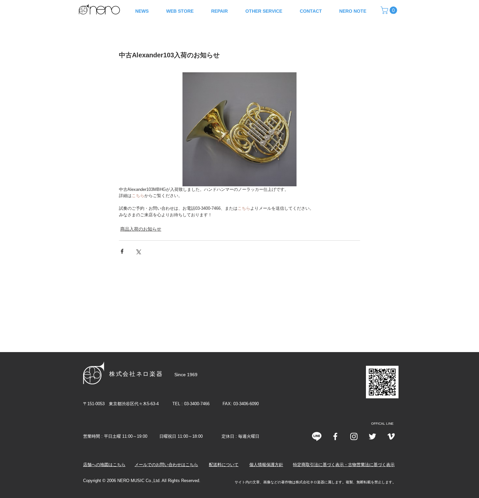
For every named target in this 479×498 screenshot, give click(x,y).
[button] (390, 10)
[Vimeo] (391, 436)
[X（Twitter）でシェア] (138, 251)
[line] (317, 436)
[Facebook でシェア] (122, 251)
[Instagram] (354, 436)
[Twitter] (372, 436)
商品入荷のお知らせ (140, 229)
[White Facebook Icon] (335, 436)
